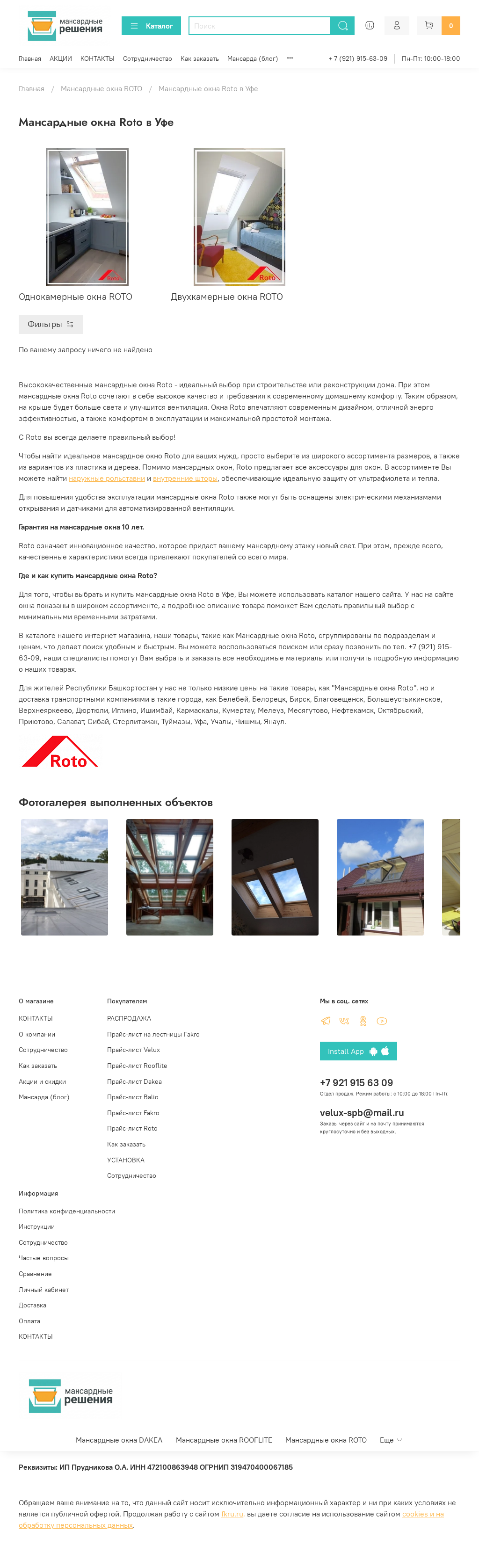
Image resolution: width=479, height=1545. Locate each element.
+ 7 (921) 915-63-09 (357, 58)
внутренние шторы (185, 478)
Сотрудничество (147, 58)
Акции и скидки (42, 1081)
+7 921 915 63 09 (356, 1082)
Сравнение (35, 1273)
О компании (37, 1034)
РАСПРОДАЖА (129, 1018)
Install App (349, 1051)
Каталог (159, 25)
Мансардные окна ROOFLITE (224, 1439)
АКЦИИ (61, 58)
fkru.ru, (233, 1513)
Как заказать (200, 58)
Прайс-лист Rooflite (137, 1065)
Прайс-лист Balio (133, 1097)
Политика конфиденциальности (67, 1211)
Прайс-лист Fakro (133, 1113)
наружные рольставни (107, 478)
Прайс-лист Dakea (134, 1081)
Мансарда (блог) (252, 58)
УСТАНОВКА (126, 1160)
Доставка (32, 1305)
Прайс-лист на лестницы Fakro (153, 1034)
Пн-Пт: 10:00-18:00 (431, 58)
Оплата (29, 1321)
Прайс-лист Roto (132, 1128)
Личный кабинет (44, 1289)
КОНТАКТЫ (97, 58)
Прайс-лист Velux (133, 1049)
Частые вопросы (44, 1258)
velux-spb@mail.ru (362, 1112)
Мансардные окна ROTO (101, 88)
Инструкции (37, 1226)
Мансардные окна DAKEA (119, 1439)
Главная (30, 58)
